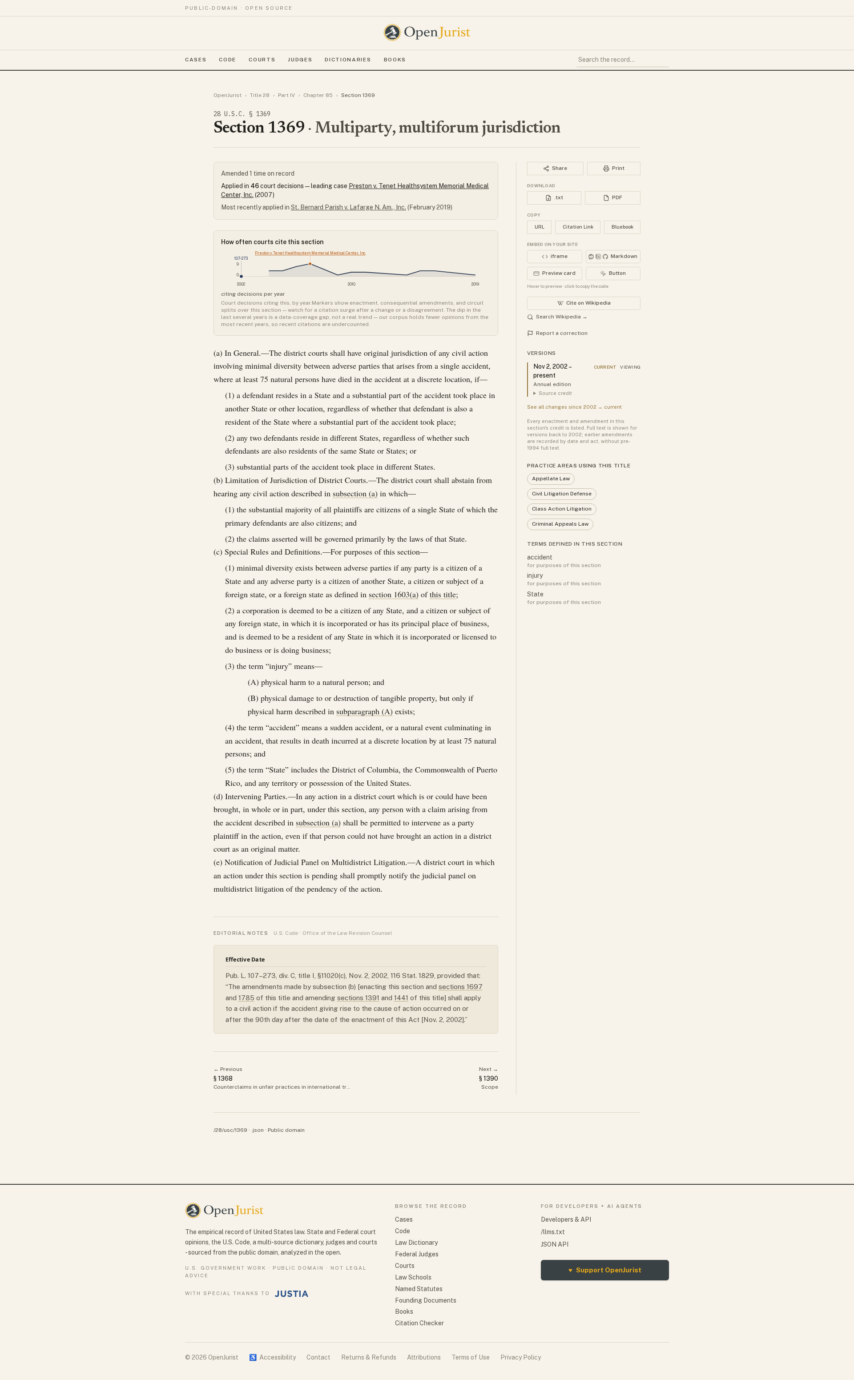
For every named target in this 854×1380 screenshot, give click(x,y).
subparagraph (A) (364, 711)
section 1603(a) (394, 594)
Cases (195, 59)
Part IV (286, 95)
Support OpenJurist (604, 1270)
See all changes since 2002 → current (574, 407)
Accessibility (272, 1357)
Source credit (555, 393)
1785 (246, 998)
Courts (262, 59)
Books (395, 59)
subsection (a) (355, 493)
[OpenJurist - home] (427, 32)
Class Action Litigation (562, 509)
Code (227, 59)
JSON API (554, 1244)
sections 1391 (358, 998)
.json (257, 1130)
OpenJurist (228, 95)
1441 (401, 998)
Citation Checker (419, 1323)
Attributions (424, 1357)
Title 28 (260, 95)
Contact (318, 1357)
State (535, 594)
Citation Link (578, 226)
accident (539, 557)
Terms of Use (470, 1357)
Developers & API (566, 1219)
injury (535, 575)
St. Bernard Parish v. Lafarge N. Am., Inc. (348, 207)
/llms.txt (553, 1231)
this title (443, 594)
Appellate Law (551, 478)
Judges (300, 59)
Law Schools (413, 1277)
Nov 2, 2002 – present (552, 371)
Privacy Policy (520, 1357)
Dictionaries (348, 59)
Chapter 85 (318, 95)
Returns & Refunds (368, 1357)
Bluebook (622, 226)
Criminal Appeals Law (560, 524)
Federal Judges (417, 1254)
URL (539, 226)
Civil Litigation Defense (562, 494)
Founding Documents (425, 1300)
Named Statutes (419, 1288)
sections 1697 (461, 986)
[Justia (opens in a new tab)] (291, 1293)
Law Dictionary (416, 1242)
